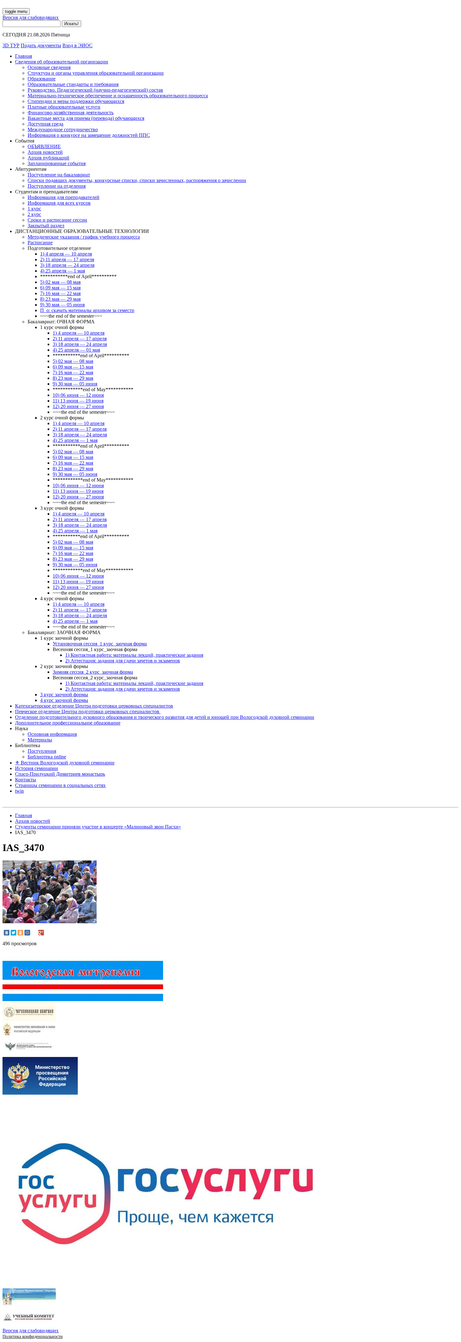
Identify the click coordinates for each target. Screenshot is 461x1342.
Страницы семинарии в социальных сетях (60, 785)
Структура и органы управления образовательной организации (96, 73)
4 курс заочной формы (64, 700)
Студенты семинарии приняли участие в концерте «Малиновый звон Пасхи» (98, 826)
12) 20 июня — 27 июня (78, 406)
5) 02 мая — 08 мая (60, 282)
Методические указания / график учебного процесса (84, 237)
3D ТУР (11, 45)
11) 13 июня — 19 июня (78, 400)
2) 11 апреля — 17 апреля (67, 259)
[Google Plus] (41, 932)
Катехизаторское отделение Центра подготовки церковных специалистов (94, 706)
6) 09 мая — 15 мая (60, 287)
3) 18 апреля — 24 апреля (67, 265)
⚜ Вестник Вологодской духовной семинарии (64, 762)
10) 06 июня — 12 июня (78, 395)
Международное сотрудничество (63, 129)
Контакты (25, 779)
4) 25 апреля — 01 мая (76, 350)
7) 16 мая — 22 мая (60, 293)
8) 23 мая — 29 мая (60, 299)
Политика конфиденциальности (33, 1336)
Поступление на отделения (57, 186)
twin (19, 791)
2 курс (34, 214)
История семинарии (36, 768)
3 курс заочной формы (64, 694)
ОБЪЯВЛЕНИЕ (44, 146)
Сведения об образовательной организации (61, 61)
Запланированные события (57, 163)
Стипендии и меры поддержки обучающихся (76, 101)
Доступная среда (45, 124)
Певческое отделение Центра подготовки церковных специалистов (88, 711)
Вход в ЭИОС (77, 45)
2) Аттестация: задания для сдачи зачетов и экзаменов (122, 660)
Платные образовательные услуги (64, 107)
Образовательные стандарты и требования (73, 84)
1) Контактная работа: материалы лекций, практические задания (134, 655)
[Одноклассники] (20, 932)
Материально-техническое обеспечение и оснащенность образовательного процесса (118, 95)
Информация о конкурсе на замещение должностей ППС (89, 135)
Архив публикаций (48, 157)
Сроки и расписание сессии (57, 220)
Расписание (40, 242)
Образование (42, 78)
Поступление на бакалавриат (59, 174)
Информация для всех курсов (59, 203)
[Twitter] (13, 932)
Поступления (42, 751)
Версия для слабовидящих (31, 17)
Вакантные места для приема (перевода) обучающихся (86, 118)
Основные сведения (49, 67)
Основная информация (52, 734)
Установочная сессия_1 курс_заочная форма (100, 643)
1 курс (34, 208)
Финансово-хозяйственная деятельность (71, 112)
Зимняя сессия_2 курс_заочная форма (93, 672)
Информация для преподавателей (63, 197)
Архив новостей (45, 152)
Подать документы (41, 45)
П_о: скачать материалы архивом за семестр (87, 310)
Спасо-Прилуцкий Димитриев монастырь (60, 774)
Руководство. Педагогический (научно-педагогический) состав (95, 90)
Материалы (40, 739)
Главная (23, 56)
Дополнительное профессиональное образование (67, 722)
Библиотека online (47, 756)
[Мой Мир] (27, 932)
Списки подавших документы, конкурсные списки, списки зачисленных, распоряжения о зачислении (137, 180)
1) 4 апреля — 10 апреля (66, 253)
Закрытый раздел (46, 225)
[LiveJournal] (34, 932)
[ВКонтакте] (6, 932)
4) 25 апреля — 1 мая (62, 270)
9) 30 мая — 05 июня (62, 304)
